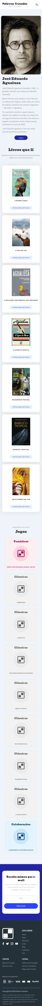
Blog (23, 947)
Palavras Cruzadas (8, 963)
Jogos (21, 138)
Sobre (24, 938)
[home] (14, 4)
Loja (23, 953)
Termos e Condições (29, 966)
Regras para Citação (29, 969)
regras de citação (15, 1002)
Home (24, 934)
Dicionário (25, 941)
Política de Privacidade (30, 963)
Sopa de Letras (7, 966)
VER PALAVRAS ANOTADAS (21, 208)
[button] (37, 5)
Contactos (25, 950)
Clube (24, 944)
